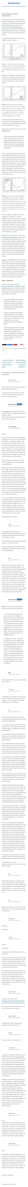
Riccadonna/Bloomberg (8, 286)
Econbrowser (14, 3)
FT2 (19, 284)
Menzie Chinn (12, 404)
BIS (8, 115)
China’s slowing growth (15, 27)
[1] (16, 159)
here (15, 231)
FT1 (16, 284)
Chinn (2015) (5, 161)
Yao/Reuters (18, 286)
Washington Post (6, 131)
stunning (8, 25)
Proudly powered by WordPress (8, 1184)
